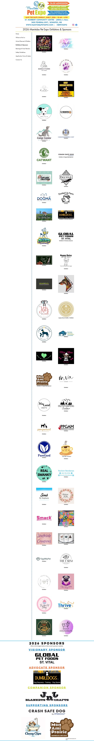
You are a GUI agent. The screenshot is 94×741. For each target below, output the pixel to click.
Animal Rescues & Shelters (23, 41)
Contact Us (19, 60)
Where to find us (20, 37)
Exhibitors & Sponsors (22, 45)
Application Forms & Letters (23, 56)
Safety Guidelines (20, 52)
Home (17, 34)
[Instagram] (73, 25)
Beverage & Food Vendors (23, 48)
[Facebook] (76, 25)
